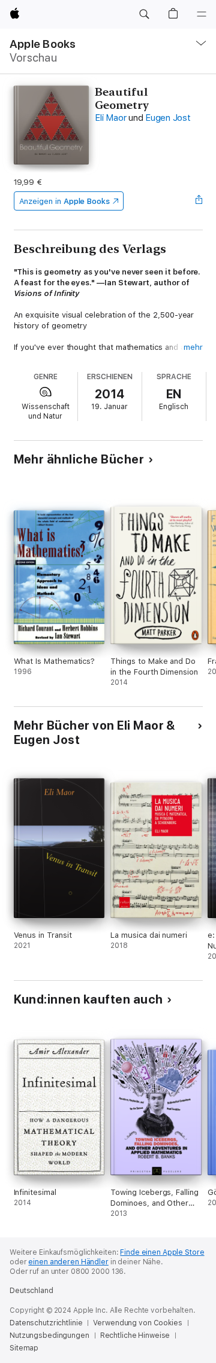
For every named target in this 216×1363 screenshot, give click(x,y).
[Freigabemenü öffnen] (199, 201)
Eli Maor (110, 117)
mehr (193, 347)
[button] (144, 14)
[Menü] (201, 14)
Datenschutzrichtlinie (46, 1323)
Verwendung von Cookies (137, 1323)
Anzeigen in (64, 201)
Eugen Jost (168, 117)
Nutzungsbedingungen (49, 1335)
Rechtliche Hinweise (135, 1335)
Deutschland (31, 1290)
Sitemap (24, 1348)
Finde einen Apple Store (162, 1252)
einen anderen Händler (68, 1262)
